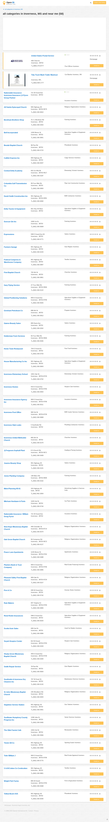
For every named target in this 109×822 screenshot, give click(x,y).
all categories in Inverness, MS (14, 9)
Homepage (93, 59)
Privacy (36, 811)
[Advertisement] (54, 34)
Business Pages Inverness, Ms (21, 805)
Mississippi (7, 805)
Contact (30, 811)
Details (96, 65)
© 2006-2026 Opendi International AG (15, 811)
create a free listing (99, 2)
